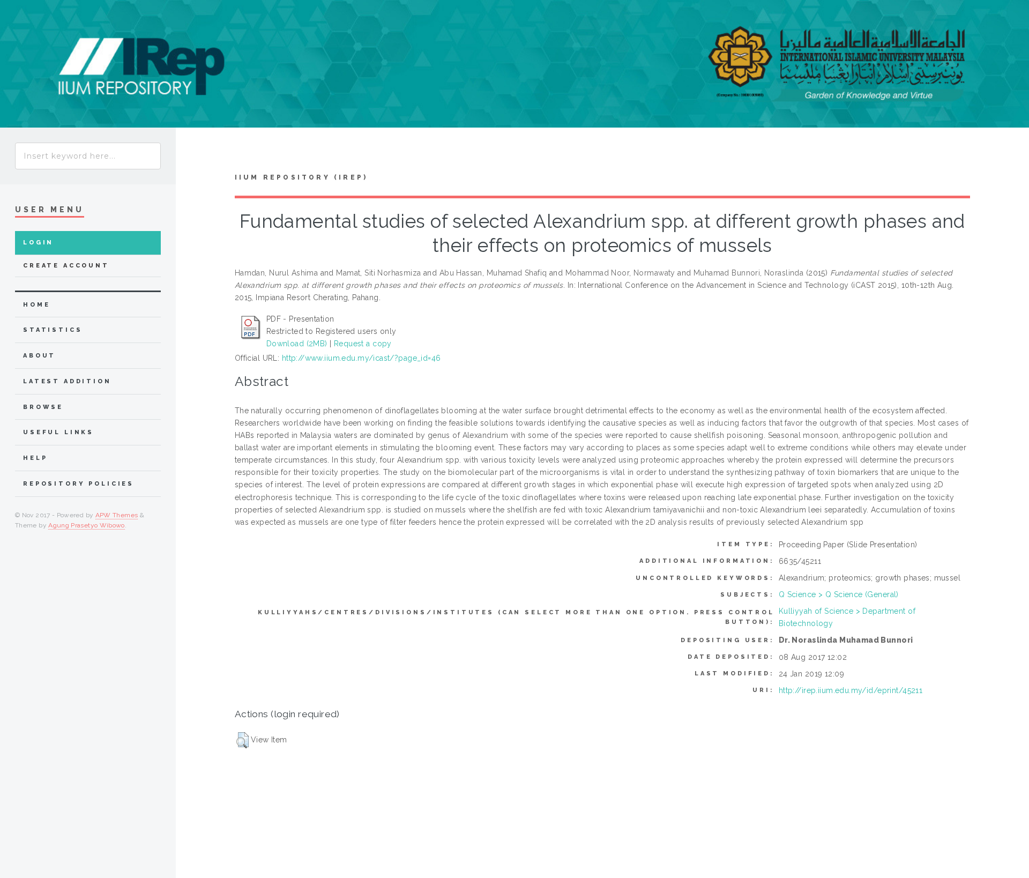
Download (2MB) (296, 343)
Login (38, 242)
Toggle (196, 153)
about (39, 355)
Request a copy (363, 343)
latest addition (67, 381)
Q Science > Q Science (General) (839, 594)
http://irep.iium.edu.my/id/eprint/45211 (850, 690)
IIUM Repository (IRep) (301, 177)
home (36, 304)
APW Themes (116, 515)
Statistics (53, 329)
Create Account (66, 265)
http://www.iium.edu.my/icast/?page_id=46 (361, 358)
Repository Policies (78, 483)
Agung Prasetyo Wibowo (86, 525)
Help (35, 458)
